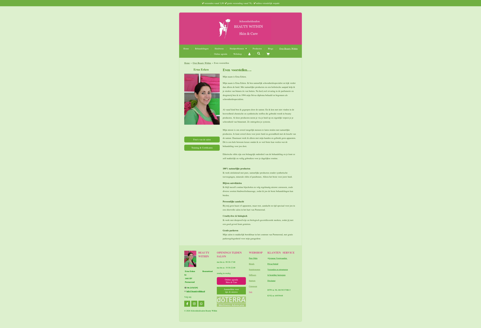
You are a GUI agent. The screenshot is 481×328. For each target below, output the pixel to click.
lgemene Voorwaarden (278, 258)
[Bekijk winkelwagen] (268, 54)
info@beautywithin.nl (196, 291)
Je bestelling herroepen (276, 275)
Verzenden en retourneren (277, 269)
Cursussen (253, 286)
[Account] (249, 54)
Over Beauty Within (202, 62)
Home (187, 62)
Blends (251, 263)
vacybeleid (274, 263)
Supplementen (254, 269)
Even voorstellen (221, 62)
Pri (268, 263)
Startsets (252, 280)
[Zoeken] (258, 53)
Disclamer (271, 280)
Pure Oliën (253, 258)
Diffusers (252, 275)
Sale (250, 292)
